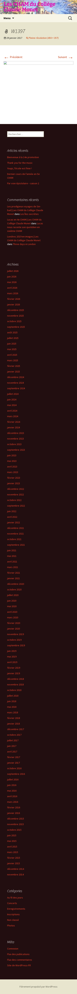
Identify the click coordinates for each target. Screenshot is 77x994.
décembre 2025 (15, 310)
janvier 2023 (13, 483)
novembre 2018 (15, 684)
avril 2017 (12, 751)
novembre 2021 (15, 533)
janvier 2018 (13, 723)
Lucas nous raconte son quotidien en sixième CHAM (25, 227)
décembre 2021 (15, 528)
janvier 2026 (13, 304)
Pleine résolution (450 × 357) (44, 37)
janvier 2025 (13, 371)
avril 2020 (12, 611)
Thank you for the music (20, 162)
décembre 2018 (15, 679)
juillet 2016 (12, 779)
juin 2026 (11, 276)
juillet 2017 (12, 740)
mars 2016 (12, 801)
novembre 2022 (15, 494)
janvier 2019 (13, 673)
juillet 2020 (12, 595)
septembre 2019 (16, 645)
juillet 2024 (12, 394)
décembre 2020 (15, 584)
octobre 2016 (14, 768)
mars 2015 (12, 852)
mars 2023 (12, 472)
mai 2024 (11, 405)
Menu (7, 18)
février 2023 (13, 477)
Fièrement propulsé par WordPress (38, 986)
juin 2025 (11, 343)
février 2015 (13, 857)
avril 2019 (12, 662)
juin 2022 (11, 511)
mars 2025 (12, 360)
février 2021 (13, 572)
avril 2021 (12, 561)
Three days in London (24, 244)
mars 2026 (12, 293)
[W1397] (38, 88)
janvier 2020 (13, 628)
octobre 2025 (14, 321)
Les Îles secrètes (29, 214)
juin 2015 (11, 835)
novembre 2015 (15, 824)
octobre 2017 (14, 734)
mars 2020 (12, 617)
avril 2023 (12, 466)
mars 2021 (12, 567)
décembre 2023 (15, 433)
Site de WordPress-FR (19, 965)
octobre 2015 (14, 829)
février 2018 (13, 718)
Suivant (65, 57)
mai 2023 (11, 461)
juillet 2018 (12, 695)
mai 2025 (11, 349)
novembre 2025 (15, 315)
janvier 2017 (13, 762)
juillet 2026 (12, 271)
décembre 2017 (15, 729)
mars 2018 (12, 712)
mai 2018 (11, 706)
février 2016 (13, 807)
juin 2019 (11, 651)
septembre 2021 (16, 544)
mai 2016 (11, 790)
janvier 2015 (13, 863)
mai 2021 (11, 556)
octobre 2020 (14, 589)
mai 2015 (11, 841)
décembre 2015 (15, 818)
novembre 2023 (15, 438)
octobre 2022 (14, 500)
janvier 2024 (13, 427)
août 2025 (12, 332)
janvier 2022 (13, 522)
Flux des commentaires (19, 959)
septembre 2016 (16, 774)
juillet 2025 (12, 338)
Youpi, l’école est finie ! (19, 168)
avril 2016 (12, 796)
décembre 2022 (15, 489)
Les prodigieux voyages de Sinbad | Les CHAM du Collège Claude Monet (25, 210)
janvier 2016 (13, 813)
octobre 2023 (14, 444)
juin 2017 (11, 746)
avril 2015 (12, 846)
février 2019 (13, 667)
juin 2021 (11, 550)
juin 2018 (11, 701)
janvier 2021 (13, 578)
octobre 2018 (14, 690)
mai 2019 (11, 656)
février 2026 (13, 299)
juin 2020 (11, 600)
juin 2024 (11, 399)
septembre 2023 (16, 449)
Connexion (12, 948)
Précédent (13, 57)
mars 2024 (12, 416)
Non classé (13, 920)
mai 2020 (11, 606)
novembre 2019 (15, 634)
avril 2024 (12, 410)
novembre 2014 (15, 874)
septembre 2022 (16, 505)
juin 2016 (11, 785)
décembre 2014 (15, 869)
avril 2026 (12, 287)
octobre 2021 (14, 539)
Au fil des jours (15, 897)
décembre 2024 (15, 377)
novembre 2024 (15, 382)
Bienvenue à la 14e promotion (23, 157)
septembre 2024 (16, 388)
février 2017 (13, 757)
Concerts (12, 903)
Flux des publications (18, 954)
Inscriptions (13, 914)
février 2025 (13, 366)
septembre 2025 (16, 326)
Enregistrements (16, 908)
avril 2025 (12, 354)
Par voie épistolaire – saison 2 (23, 183)
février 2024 (13, 421)
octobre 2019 (14, 639)
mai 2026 (11, 282)
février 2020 (13, 623)
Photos (11, 925)
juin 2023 (11, 455)
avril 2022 (12, 516)
